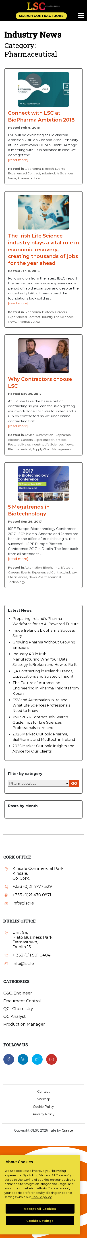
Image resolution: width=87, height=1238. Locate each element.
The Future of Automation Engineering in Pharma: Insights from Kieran (45, 688)
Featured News (19, 444)
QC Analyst (14, 1016)
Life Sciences (63, 173)
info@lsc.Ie (23, 903)
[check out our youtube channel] (51, 1058)
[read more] (18, 160)
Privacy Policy (43, 1114)
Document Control (22, 1000)
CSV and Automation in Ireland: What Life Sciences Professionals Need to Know (41, 705)
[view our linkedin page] (23, 1058)
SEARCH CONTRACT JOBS (41, 16)
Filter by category (25, 774)
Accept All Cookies (40, 1208)
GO (74, 783)
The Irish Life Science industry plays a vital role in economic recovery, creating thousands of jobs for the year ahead (43, 249)
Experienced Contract (24, 173)
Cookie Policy (43, 1107)
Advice (30, 435)
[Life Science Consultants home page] (43, 6)
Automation (44, 435)
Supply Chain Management (52, 449)
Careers (61, 312)
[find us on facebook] (8, 1058)
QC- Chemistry (18, 1008)
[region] (40, 1194)
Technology (16, 582)
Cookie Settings (40, 1220)
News (12, 178)
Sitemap (43, 1099)
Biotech (48, 168)
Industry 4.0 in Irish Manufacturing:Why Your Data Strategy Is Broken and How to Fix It (44, 659)
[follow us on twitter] (37, 1058)
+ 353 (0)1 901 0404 (31, 955)
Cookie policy (41, 1197)
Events (60, 168)
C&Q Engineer (17, 993)
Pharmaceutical (28, 178)
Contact (43, 1092)
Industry (47, 173)
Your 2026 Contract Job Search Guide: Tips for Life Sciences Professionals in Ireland (40, 722)
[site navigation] (81, 16)
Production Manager (24, 1024)
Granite (67, 1130)
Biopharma (33, 168)
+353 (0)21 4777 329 (32, 886)
